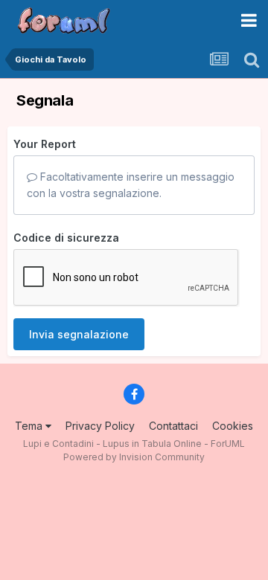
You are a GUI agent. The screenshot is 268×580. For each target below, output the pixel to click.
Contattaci (173, 425)
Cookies (232, 425)
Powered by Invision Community (134, 457)
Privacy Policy (100, 425)
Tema (30, 425)
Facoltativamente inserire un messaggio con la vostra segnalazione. (130, 184)
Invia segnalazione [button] (79, 334)
